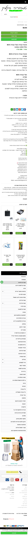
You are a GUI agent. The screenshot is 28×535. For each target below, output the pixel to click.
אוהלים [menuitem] (24, 359)
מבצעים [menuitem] (24, 279)
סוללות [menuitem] (24, 324)
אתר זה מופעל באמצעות (14, 528)
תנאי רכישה (12, 494)
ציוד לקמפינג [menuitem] (22, 362)
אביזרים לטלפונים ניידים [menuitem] (19, 321)
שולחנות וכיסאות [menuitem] (21, 424)
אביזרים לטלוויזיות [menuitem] (21, 318)
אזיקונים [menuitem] (24, 407)
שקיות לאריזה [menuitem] (22, 294)
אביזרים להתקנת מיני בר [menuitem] (19, 409)
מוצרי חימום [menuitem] (22, 327)
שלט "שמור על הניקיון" (7, 256)
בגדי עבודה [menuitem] (23, 395)
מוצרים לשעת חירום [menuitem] (21, 285)
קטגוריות (23, 273)
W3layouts (11, 519)
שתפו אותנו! (12, 498)
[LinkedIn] (17, 109)
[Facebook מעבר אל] (22, 480)
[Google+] (19, 109)
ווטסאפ (13, 39)
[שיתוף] (24, 233)
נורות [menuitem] (24, 383)
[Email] (14, 109)
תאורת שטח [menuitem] (23, 374)
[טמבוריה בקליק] (14, 8)
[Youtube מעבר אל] (17, 480)
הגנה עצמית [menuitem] (23, 356)
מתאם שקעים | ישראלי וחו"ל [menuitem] (18, 335)
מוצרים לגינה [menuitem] (22, 350)
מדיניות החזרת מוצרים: (20, 185)
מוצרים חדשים (20, 21)
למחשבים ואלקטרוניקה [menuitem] (20, 315)
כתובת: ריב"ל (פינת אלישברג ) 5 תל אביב (7, 489)
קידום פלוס (12, 528)
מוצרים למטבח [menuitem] (22, 309)
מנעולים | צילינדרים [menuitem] (21, 338)
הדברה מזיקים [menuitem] (22, 353)
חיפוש (5, 14)
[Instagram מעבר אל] (12, 480)
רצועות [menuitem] (24, 404)
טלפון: (12, 492)
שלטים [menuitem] (24, 415)
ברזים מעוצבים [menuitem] (22, 344)
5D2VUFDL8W (20, 25)
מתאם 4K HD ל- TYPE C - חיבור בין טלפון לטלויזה (20, 225)
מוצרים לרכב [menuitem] (22, 300)
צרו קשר (12, 485)
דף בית (25, 21)
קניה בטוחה (14, 463)
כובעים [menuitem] (24, 386)
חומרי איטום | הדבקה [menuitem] (20, 401)
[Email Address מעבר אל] (7, 480)
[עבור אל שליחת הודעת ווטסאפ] (1, 282)
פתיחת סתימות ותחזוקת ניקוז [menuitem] (18, 430)
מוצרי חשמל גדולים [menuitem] (21, 427)
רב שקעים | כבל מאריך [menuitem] (20, 332)
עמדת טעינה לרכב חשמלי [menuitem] (19, 297)
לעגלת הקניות (13, 17)
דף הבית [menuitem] (23, 276)
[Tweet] (22, 109)
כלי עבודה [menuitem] (23, 389)
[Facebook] (25, 109)
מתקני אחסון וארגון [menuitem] (21, 418)
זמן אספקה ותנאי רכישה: (20, 113)
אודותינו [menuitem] (25, 489)
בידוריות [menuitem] (23, 371)
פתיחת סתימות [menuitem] (22, 341)
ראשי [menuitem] (26, 487)
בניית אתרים (8, 528)
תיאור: (25, 42)
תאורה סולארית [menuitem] (22, 377)
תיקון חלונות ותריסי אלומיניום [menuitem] (18, 421)
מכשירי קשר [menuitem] (23, 365)
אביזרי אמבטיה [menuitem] (22, 347)
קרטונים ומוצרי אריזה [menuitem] (20, 291)
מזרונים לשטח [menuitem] (22, 368)
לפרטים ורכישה (19, 233)
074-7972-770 (8, 492)
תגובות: (25, 199)
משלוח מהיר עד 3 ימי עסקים (21, 514)
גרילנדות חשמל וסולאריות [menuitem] (19, 380)
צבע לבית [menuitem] (23, 306)
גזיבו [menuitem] (24, 288)
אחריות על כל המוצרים (8, 513)
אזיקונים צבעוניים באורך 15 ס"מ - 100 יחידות (21, 256)
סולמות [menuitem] (24, 398)
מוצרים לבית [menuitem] (22, 303)
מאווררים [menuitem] (23, 330)
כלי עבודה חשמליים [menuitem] (21, 392)
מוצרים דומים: (23, 204)
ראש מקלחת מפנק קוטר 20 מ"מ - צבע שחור (7, 225)
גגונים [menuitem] (24, 312)
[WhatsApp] (12, 109)
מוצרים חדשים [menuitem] (22, 282)
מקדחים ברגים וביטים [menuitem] (20, 412)
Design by (8, 519)
